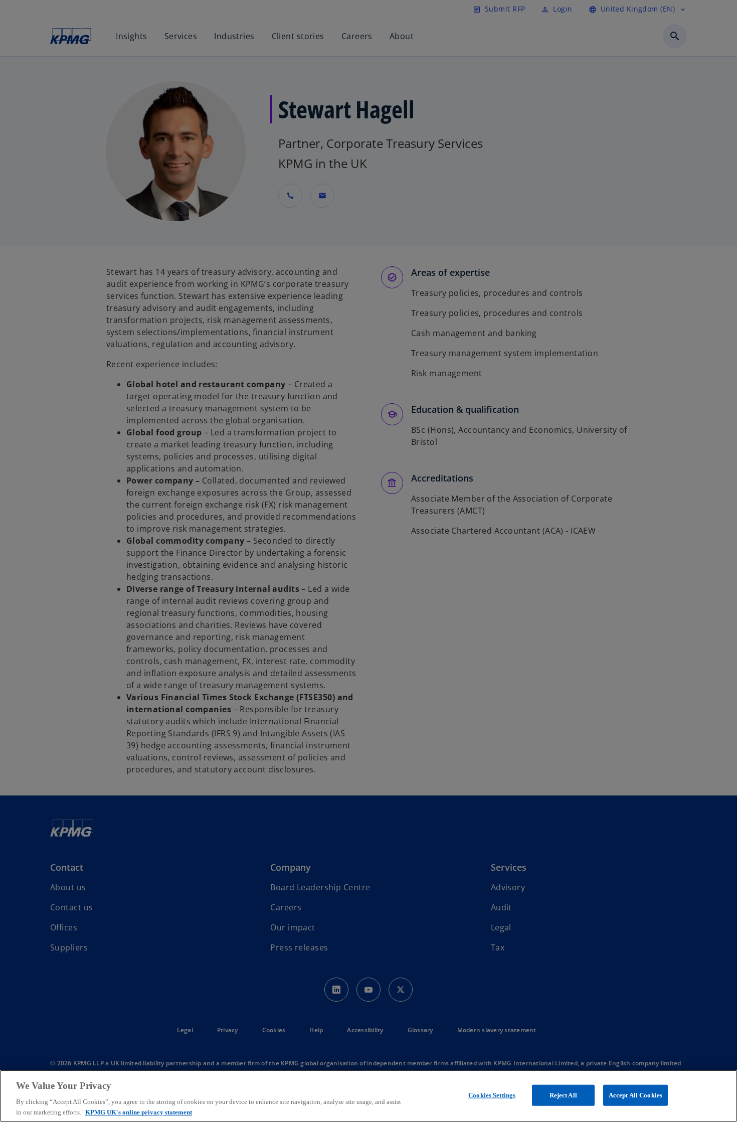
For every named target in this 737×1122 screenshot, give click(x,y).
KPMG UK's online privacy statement (138, 1111)
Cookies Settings (491, 1095)
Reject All (563, 1095)
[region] (368, 1096)
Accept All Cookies (635, 1095)
